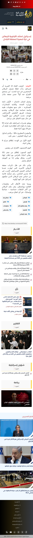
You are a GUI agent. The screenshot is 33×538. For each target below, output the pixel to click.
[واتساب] (14, 74)
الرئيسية (21, 43)
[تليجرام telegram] (25, 2)
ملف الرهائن (23, 214)
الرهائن (25, 197)
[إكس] (14, 70)
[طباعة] (11, 74)
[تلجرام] (17, 74)
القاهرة (25, 210)
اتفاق (4, 201)
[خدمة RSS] (6, 532)
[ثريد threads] (16, 2)
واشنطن (6, 210)
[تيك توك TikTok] (18, 2)
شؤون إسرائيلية (13, 43)
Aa (27, 79)
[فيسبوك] (17, 70)
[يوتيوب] (11, 70)
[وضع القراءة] (11, 79)
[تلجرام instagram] (18, 532)
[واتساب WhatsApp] (22, 2)
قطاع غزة (6, 197)
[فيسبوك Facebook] (11, 2)
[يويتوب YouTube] (8, 2)
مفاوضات (6, 206)
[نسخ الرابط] (3, 223)
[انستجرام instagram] (13, 2)
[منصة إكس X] (20, 2)
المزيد (17, 233)
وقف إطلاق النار (22, 206)
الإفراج (25, 201)
